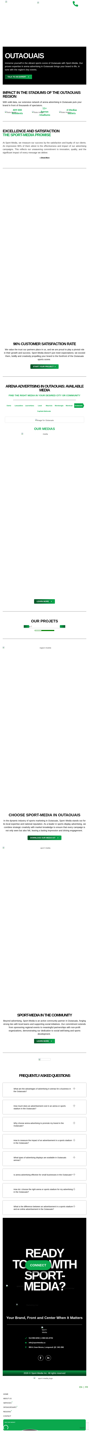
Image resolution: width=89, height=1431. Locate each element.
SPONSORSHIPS (10, 1406)
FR (86, 1387)
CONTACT (7, 1416)
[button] (44, 1090)
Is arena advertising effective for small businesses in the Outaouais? (43, 1175)
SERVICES (8, 1402)
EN (80, 1387)
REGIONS (7, 1411)
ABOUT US (7, 1398)
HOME (5, 1394)
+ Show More (44, 158)
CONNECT (38, 1265)
